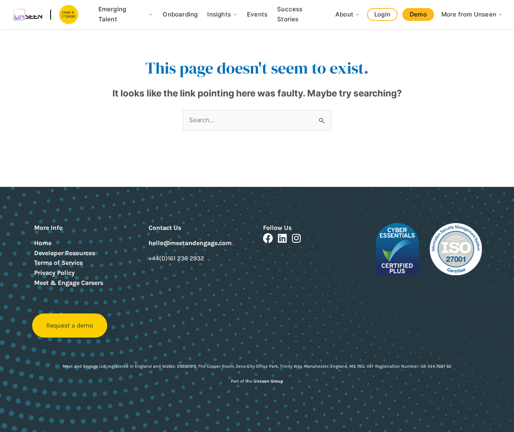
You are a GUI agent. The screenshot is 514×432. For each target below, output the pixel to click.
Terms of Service (58, 262)
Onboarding (180, 14)
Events (257, 14)
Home (42, 243)
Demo (418, 14)
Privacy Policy (54, 272)
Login (382, 14)
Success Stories (289, 14)
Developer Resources (64, 253)
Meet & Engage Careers (68, 283)
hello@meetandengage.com (190, 243)
